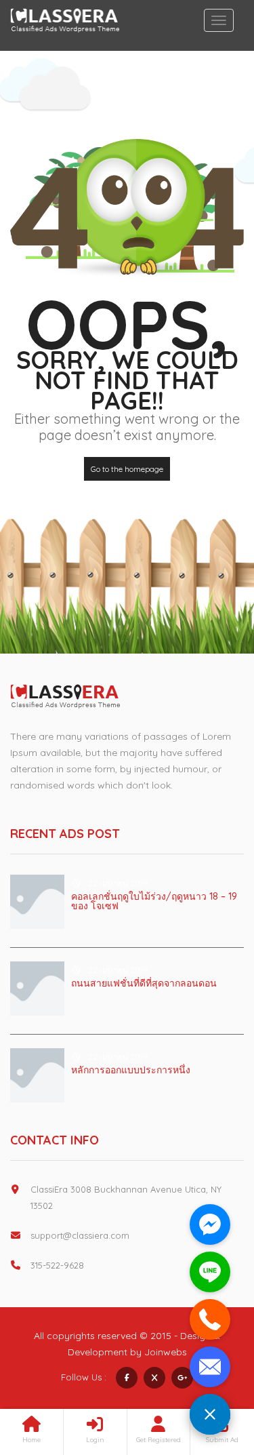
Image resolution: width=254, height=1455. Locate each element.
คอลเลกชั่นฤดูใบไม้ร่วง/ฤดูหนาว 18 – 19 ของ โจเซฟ (154, 901)
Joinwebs (165, 1352)
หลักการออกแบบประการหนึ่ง (130, 1070)
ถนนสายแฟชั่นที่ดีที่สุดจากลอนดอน (144, 983)
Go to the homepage (127, 469)
